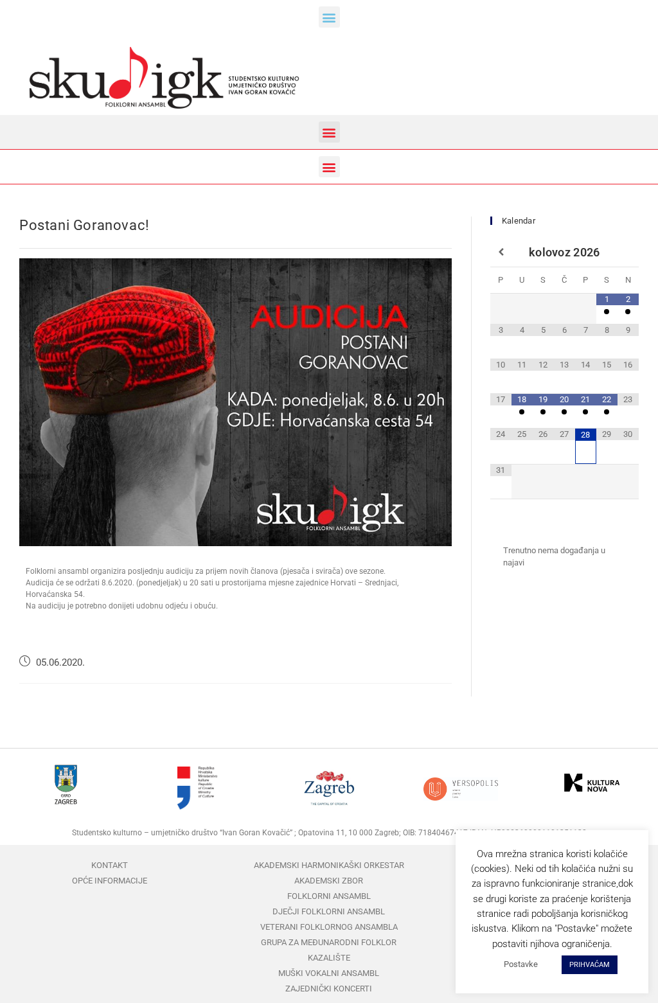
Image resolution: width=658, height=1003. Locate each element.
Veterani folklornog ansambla (329, 927)
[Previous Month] (500, 252)
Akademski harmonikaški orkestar (329, 865)
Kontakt (109, 865)
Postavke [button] (521, 964)
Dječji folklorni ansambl (328, 911)
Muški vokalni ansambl (328, 973)
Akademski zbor (328, 880)
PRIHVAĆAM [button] (589, 965)
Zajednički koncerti (328, 988)
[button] (329, 17)
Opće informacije (109, 880)
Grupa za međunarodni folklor (328, 942)
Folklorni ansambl (329, 896)
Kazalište (329, 958)
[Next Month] (628, 252)
